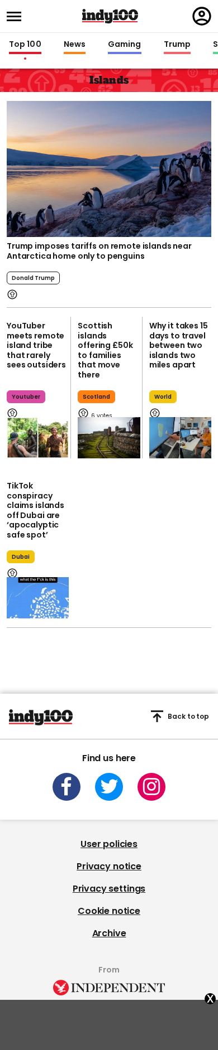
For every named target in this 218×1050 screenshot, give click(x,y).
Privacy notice (109, 866)
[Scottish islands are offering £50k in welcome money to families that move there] (109, 437)
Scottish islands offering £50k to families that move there (105, 350)
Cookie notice (109, 910)
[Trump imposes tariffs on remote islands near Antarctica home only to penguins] (109, 169)
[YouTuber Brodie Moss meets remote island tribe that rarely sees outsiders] (38, 437)
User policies (109, 844)
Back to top (188, 716)
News (75, 45)
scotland (96, 397)
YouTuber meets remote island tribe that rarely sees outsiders (36, 345)
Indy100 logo (110, 16)
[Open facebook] (66, 787)
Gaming (124, 45)
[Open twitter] (109, 787)
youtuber (26, 397)
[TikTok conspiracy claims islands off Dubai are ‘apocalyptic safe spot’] (38, 597)
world (163, 397)
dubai (21, 557)
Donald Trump (33, 278)
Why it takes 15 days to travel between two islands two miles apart (178, 345)
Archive (109, 933)
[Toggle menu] (17, 16)
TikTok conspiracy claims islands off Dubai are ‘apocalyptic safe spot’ (35, 510)
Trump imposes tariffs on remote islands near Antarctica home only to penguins (99, 251)
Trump (177, 45)
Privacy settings (109, 888)
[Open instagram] (151, 787)
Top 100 (25, 45)
